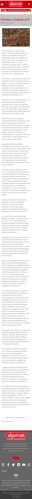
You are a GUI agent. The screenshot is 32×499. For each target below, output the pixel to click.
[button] (2, 4)
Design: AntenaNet (16, 497)
